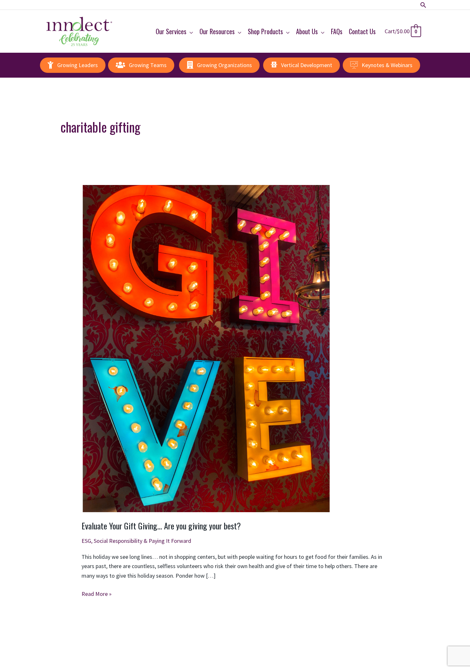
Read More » (97, 594)
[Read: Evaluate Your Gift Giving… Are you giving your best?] (206, 347)
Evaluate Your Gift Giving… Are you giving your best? (161, 526)
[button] (423, 5)
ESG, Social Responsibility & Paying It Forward (136, 540)
